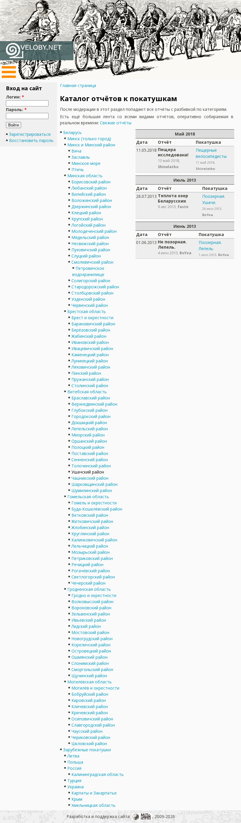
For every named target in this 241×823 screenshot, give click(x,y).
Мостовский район (90, 632)
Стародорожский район (95, 287)
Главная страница (78, 85)
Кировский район (88, 700)
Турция (74, 780)
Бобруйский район (89, 694)
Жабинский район (88, 336)
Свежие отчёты (115, 123)
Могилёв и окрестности (95, 688)
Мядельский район (90, 237)
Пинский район (86, 373)
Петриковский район (92, 558)
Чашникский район (89, 478)
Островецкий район (91, 651)
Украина (75, 786)
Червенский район (89, 305)
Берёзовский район (90, 330)
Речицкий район (87, 564)
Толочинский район (91, 466)
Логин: (15, 97)
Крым (76, 799)
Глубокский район (89, 410)
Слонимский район (90, 663)
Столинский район (89, 385)
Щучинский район (89, 675)
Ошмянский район (89, 657)
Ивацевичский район (92, 348)
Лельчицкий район (89, 546)
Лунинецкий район (89, 361)
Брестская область (86, 311)
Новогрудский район (92, 638)
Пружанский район (90, 379)
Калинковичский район (94, 540)
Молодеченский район (94, 231)
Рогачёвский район (90, 570)
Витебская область (87, 391)
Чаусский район (87, 731)
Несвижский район (90, 243)
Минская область (85, 175)
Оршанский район (89, 441)
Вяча (76, 151)
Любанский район (89, 188)
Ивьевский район (88, 620)
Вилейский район (88, 194)
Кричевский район (89, 712)
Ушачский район (87, 472)
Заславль (80, 157)
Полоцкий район (87, 447)
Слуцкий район (86, 256)
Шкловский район (89, 743)
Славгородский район (93, 725)
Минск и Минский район (91, 145)
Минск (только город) (89, 138)
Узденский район (88, 299)
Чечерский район (88, 583)
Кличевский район (89, 706)
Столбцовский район (92, 293)
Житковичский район (92, 521)
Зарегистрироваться (30, 134)
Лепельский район (89, 428)
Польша (75, 762)
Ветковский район (89, 515)
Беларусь (72, 132)
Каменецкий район (90, 354)
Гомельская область (88, 496)
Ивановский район (90, 342)
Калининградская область (97, 774)
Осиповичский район (92, 719)
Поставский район (89, 453)
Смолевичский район (92, 262)
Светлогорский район (93, 577)
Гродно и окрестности (93, 595)
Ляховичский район (90, 367)
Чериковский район (90, 737)
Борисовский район (91, 182)
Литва (73, 756)
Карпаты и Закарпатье (94, 793)
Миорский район (88, 435)
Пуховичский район (90, 249)
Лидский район (86, 626)
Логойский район (88, 225)
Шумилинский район (91, 490)
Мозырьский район (90, 552)
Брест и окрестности (92, 317)
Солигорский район (90, 280)
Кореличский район (91, 645)
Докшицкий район (89, 422)
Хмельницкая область (93, 805)
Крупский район (87, 219)
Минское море (86, 163)
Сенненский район (89, 459)
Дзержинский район (91, 206)
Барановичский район (93, 324)
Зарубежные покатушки (87, 749)
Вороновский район (91, 607)
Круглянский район (90, 533)
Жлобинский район (90, 527)
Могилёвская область (89, 682)
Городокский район (91, 416)
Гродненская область (89, 589)
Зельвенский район (90, 614)
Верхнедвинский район (94, 404)
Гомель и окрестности (94, 503)
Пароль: (16, 109)
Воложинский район (91, 200)
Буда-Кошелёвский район (96, 509)
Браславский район (90, 398)
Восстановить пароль (31, 140)
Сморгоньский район (92, 669)
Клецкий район (86, 212)
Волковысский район (92, 601)
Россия (74, 768)
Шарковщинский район (94, 484)
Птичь (77, 169)
